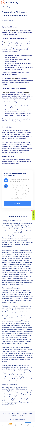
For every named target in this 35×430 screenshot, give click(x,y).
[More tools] (33, 426)
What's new (33, 214)
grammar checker (7, 161)
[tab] (3, 426)
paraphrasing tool (24, 161)
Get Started (17, 203)
